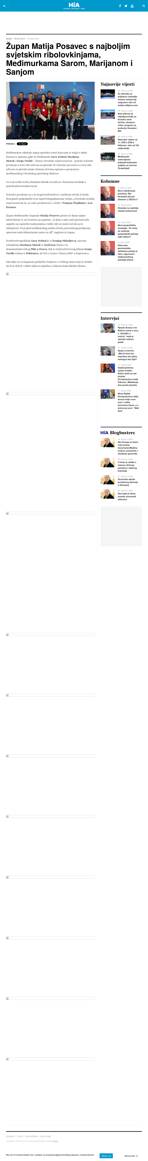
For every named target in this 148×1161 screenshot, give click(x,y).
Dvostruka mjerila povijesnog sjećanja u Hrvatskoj (128, 482)
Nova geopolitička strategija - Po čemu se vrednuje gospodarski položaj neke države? (128, 231)
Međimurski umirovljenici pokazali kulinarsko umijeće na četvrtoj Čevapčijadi (127, 162)
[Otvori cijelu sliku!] (50, 110)
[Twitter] (125, 5)
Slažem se (106, 1155)
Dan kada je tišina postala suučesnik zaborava (127, 496)
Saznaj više (129, 1155)
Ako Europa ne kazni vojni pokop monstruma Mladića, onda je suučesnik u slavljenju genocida (128, 448)
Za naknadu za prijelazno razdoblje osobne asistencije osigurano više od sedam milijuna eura (128, 99)
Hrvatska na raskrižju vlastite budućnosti (128, 209)
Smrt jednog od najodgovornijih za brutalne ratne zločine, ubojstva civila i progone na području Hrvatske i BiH (127, 122)
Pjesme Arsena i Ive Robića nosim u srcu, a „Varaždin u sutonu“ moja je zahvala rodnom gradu (128, 334)
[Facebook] (120, 5)
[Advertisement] (74, 20)
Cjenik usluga (45, 1136)
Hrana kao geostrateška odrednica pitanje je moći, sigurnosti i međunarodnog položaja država (127, 252)
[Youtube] (132, 5)
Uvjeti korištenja (31, 1136)
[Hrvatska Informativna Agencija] (74, 5)
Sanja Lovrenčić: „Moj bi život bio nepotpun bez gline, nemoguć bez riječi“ (128, 355)
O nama (20, 1136)
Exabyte (55, 1141)
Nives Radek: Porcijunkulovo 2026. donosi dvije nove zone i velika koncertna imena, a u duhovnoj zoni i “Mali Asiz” (128, 402)
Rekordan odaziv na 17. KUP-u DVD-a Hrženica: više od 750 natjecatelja (128, 144)
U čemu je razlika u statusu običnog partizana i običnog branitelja (127, 466)
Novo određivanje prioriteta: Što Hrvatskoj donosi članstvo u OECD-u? (128, 195)
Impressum (10, 1136)
